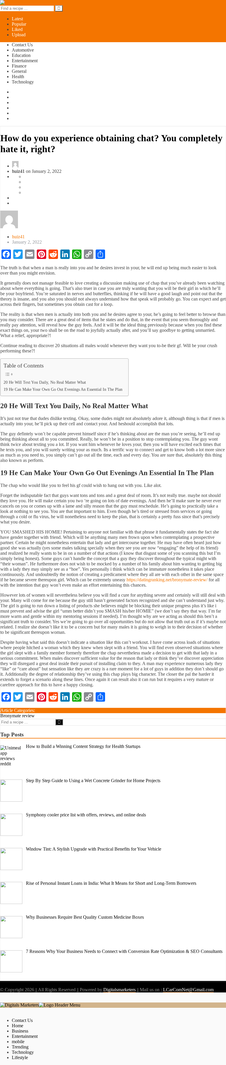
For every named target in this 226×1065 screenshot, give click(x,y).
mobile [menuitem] (18, 1041)
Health (18, 76)
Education (21, 55)
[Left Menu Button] (6, 999)
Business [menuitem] (20, 1030)
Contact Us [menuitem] (22, 1020)
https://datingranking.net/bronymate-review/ (167, 579)
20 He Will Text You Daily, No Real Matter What (45, 382)
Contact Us (22, 44)
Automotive (23, 49)
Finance (19, 65)
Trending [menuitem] (20, 1046)
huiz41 (18, 171)
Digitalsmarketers (119, 989)
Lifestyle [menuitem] (20, 1057)
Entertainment (25, 60)
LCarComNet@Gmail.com (188, 989)
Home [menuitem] (17, 1025)
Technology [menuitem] (23, 1052)
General (19, 71)
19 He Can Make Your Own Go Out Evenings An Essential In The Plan (63, 389)
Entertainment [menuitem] (25, 1036)
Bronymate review (17, 715)
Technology (23, 81)
